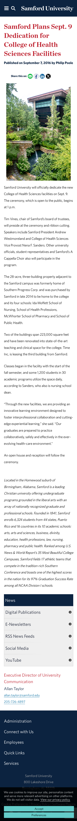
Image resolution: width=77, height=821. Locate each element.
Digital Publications (23, 612)
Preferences (39, 815)
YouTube (13, 660)
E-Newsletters (18, 624)
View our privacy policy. (55, 799)
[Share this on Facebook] (36, 76)
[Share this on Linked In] (42, 76)
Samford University (38, 776)
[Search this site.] (13, 8)
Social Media (17, 648)
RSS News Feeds (20, 636)
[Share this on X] (48, 76)
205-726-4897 (14, 701)
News (10, 600)
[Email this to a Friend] (30, 76)
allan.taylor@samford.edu (22, 695)
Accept (39, 809)
